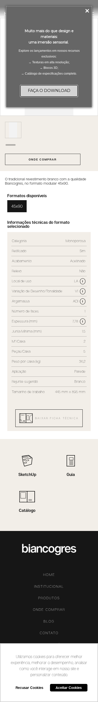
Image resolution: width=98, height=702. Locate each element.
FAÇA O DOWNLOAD (49, 90)
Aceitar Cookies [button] (69, 687)
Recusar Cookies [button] (29, 687)
